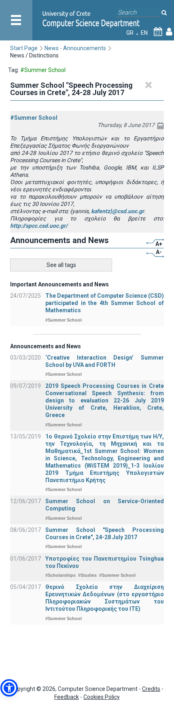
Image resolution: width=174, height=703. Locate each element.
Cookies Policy (101, 697)
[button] (9, 688)
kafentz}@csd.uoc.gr (117, 211)
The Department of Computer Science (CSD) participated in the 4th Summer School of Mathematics (104, 302)
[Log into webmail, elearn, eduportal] (169, 33)
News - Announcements (75, 48)
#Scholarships (60, 575)
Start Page (24, 48)
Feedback (66, 697)
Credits (151, 689)
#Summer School (33, 117)
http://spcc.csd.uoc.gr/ (39, 225)
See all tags (61, 265)
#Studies (87, 575)
